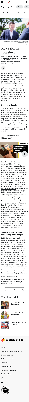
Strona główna (7, 12)
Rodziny (17, 125)
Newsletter (4, 362)
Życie (14, 12)
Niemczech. (5, 100)
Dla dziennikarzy (6, 366)
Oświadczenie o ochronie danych (11, 351)
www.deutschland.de (10, 276)
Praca (19, 7)
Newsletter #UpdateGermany (14, 289)
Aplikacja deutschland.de (9, 359)
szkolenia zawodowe (8, 188)
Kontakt (3, 347)
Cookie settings (6, 374)
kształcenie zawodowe (9, 240)
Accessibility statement (8, 370)
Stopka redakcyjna (7, 355)
